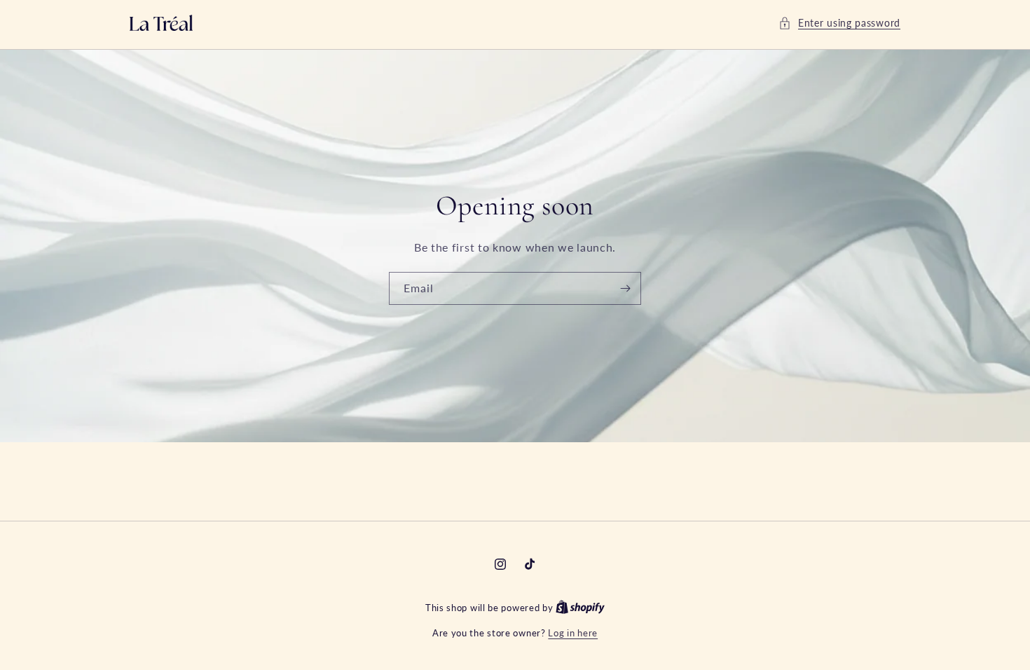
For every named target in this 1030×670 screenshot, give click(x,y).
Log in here (573, 632)
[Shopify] (580, 607)
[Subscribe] (625, 288)
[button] (839, 23)
